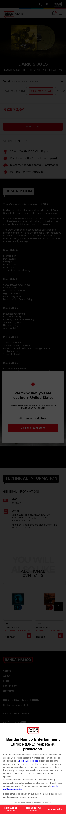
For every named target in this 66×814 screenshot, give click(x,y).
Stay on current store (33, 418)
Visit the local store (33, 428)
